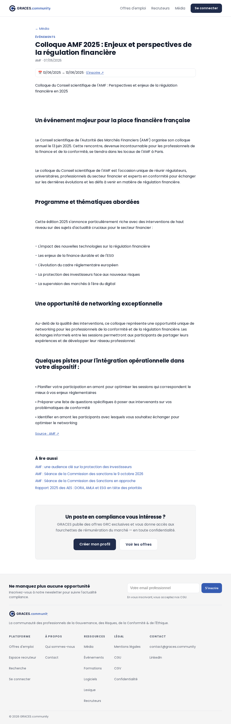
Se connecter (206, 8)
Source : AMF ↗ (47, 433)
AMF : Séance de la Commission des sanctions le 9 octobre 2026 (89, 473)
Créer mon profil (94, 544)
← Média (42, 28)
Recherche (17, 668)
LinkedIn (156, 657)
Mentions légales (127, 646)
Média (180, 8)
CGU (117, 657)
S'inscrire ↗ (95, 72)
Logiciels (90, 679)
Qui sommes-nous (60, 646)
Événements (94, 657)
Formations (93, 668)
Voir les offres (139, 544)
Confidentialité (126, 679)
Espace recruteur (22, 657)
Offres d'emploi (133, 8)
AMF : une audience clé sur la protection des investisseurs (83, 466)
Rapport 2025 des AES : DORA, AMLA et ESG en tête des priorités (88, 487)
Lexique (90, 690)
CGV (117, 668)
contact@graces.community (173, 646)
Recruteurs (160, 8)
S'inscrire (211, 588)
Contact (51, 657)
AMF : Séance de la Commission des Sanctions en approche (85, 480)
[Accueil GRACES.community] (29, 8)
